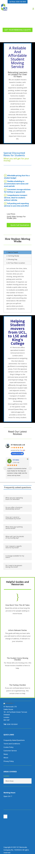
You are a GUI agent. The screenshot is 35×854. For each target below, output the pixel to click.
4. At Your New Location (15, 263)
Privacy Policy (9, 761)
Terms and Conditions (12, 744)
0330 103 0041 (12, 724)
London (6, 776)
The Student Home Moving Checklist (17, 659)
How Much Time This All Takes (17, 605)
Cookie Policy (8, 747)
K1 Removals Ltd (18, 445)
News (6, 754)
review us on (16, 453)
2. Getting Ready (12, 256)
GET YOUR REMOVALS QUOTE (17, 30)
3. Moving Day (11, 259)
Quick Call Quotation (19, 225)
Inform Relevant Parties (17, 630)
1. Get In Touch (12, 252)
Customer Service (10, 751)
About (6, 757)
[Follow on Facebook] (5, 816)
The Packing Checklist (17, 685)
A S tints (16, 460)
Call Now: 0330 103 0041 (17, 2)
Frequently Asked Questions (14, 740)
